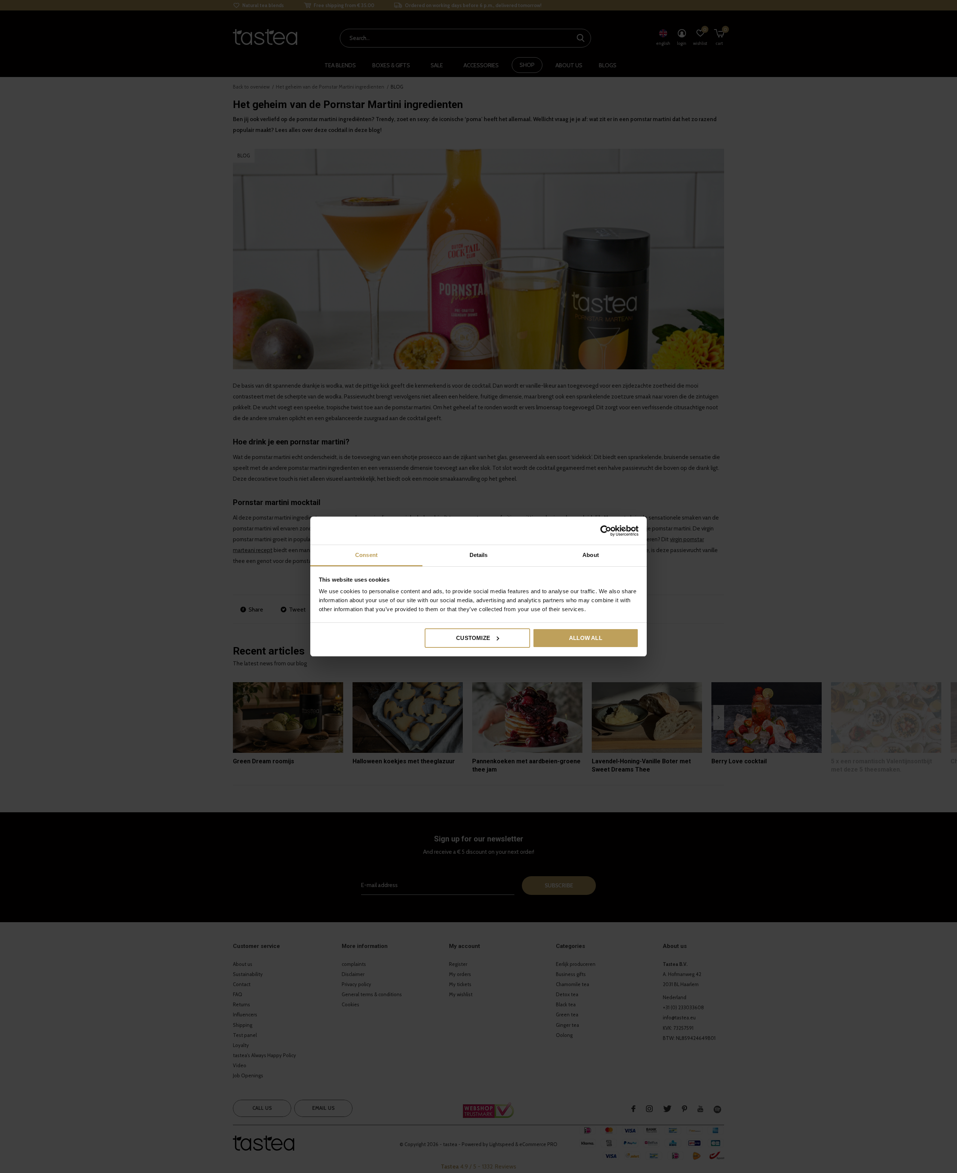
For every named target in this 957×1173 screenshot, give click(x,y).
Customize (473, 638)
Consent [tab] (366, 555)
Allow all (585, 638)
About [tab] (590, 555)
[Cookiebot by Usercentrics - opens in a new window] (605, 530)
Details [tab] (479, 555)
